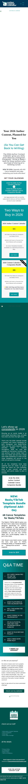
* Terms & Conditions (7, 753)
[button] (14, 255)
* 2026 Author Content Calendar (10, 731)
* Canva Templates (6, 732)
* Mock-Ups (5, 734)
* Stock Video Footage (7, 735)
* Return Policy (5, 752)
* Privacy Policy (6, 749)
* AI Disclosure (5, 750)
